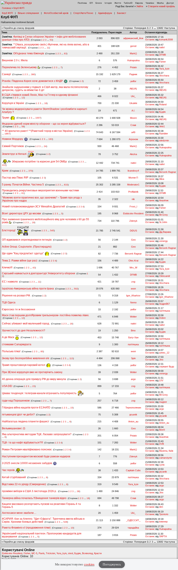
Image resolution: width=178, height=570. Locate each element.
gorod (133, 46)
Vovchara (164, 75)
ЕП (91, 3)
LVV (161, 380)
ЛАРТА (163, 536)
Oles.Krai (133, 260)
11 (48, 47)
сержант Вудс (166, 366)
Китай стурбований (14, 477)
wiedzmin (164, 140)
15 (71, 407)
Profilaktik (133, 191)
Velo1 (162, 126)
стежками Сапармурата (16, 344)
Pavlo (41, 553)
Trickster (50, 553)
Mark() (133, 53)
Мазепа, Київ (166, 450)
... (155, 28)
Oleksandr (164, 276)
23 (33, 386)
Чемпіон (150, 3)
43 (34, 267)
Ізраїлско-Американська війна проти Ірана (28, 288)
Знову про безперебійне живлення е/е (26, 358)
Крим (5, 170)
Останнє (150, 39)
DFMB (162, 54)
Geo (133, 239)
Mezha (160, 3)
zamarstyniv (165, 457)
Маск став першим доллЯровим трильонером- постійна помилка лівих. (45, 315)
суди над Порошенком (16, 400)
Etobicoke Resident (133, 213)
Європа (139, 3)
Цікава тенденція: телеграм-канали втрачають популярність (39, 393)
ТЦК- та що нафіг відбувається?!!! (22, 442)
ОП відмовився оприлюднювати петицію (27, 239)
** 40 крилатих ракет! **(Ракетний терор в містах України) (37, 130)
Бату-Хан (133, 337)
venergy (163, 241)
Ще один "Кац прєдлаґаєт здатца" (23, 253)
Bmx (133, 330)
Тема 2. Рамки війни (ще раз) (19, 260)
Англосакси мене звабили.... (19, 512)
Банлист (121, 13)
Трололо (163, 514)
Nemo (133, 302)
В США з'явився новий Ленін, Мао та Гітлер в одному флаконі (40, 94)
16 (71, 323)
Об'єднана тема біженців (28, 53)
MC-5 (34, 553)
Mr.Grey (163, 214)
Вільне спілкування (28, 13)
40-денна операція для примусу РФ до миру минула (34, 379)
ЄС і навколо (10, 281)
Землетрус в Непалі (14, 153)
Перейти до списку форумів (18, 28)
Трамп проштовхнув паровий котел (24, 365)
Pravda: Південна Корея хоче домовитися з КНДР (32, 81)
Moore (133, 118)
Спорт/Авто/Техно (83, 13)
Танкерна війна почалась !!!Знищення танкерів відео (34, 498)
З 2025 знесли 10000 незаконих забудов (27, 463)
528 (65, 522)
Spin (133, 358)
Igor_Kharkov (133, 295)
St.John (163, 222)
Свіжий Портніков (13, 146)
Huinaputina (133, 60)
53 (51, 40)
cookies (89, 564)
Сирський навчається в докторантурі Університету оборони (38, 273)
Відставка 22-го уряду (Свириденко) (24, 484)
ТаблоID (128, 3)
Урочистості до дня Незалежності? (23, 330)
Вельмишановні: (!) (13, 428)
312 (4, 165)
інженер (163, 521)
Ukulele (133, 103)
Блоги (99, 3)
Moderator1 (133, 184)
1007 (38, 118)
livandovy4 (133, 170)
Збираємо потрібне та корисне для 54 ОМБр (39, 161)
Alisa (161, 179)
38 (78, 491)
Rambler (163, 133)
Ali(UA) (133, 88)
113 (71, 358)
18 (45, 103)
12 (22, 97)
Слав (133, 125)
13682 (160, 28)
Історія (108, 3)
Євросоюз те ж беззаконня (18, 309)
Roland (162, 104)
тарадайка (133, 527)
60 (42, 351)
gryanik (133, 414)
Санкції (6, 74)
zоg (133, 281)
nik (133, 199)
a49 (133, 132)
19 (33, 222)
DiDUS (133, 230)
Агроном (133, 139)
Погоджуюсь (112, 564)
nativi (162, 47)
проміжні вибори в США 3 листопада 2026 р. (29, 491)
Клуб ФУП (18, 8)
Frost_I (133, 206)
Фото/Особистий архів (56, 13)
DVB (161, 444)
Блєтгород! (9, 230)
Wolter (133, 316)
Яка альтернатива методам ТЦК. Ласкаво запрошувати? (36, 434)
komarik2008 (166, 39)
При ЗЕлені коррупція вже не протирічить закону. (32, 372)
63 (65, 53)
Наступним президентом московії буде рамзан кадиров (36, 456)
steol (70, 553)
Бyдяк (162, 112)
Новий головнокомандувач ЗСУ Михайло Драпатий (33, 206)
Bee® (162, 429)
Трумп (6, 117)
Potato (133, 67)
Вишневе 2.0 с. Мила (15, 60)
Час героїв (8, 470)
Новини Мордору (13, 138)
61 (22, 193)
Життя (117, 3)
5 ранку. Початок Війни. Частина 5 (23, 184)
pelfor (133, 81)
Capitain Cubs (133, 470)
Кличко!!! (7, 267)
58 (22, 126)
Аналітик (163, 200)
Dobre (162, 318)
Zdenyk (133, 221)
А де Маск (8, 337)
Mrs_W (133, 267)
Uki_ (133, 96)
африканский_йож (133, 38)
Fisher (162, 61)
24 (45, 146)
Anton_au (133, 421)
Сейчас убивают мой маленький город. (26, 323)
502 (76, 288)
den (161, 507)
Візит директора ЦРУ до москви (21, 213)
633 (66, 184)
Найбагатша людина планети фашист (25, 421)
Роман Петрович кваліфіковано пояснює (27, 449)
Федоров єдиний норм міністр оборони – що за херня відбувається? (44, 123)
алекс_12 (164, 352)
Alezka (133, 154)
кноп (133, 288)
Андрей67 (164, 303)
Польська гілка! (11, 351)
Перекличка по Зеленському (19, 67)
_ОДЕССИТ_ (133, 520)
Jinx (161, 359)
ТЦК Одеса (8, 302)
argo (133, 379)
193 (50, 139)
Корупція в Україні (13, 103)
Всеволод (87, 553)
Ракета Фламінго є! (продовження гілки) (26, 527)
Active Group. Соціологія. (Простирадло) (26, 246)
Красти (98, 553)
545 (52, 230)
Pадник (133, 74)
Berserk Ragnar (167, 172)
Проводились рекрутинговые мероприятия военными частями (40, 190)
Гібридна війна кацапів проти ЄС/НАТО (26, 407)
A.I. (133, 110)
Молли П (133, 177)
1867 (7, 133)
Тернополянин (133, 407)
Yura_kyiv (164, 68)
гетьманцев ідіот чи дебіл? (18, 414)
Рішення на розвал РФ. (16, 295)
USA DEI (7, 386)
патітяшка (164, 310)
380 (33, 74)
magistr (163, 402)
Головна (6, 8)
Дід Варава (165, 232)
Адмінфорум (105, 13)
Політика (82, 3)
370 (30, 171)
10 (72, 528)
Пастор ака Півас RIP (15, 177)
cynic (162, 464)
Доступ (170, 3)
